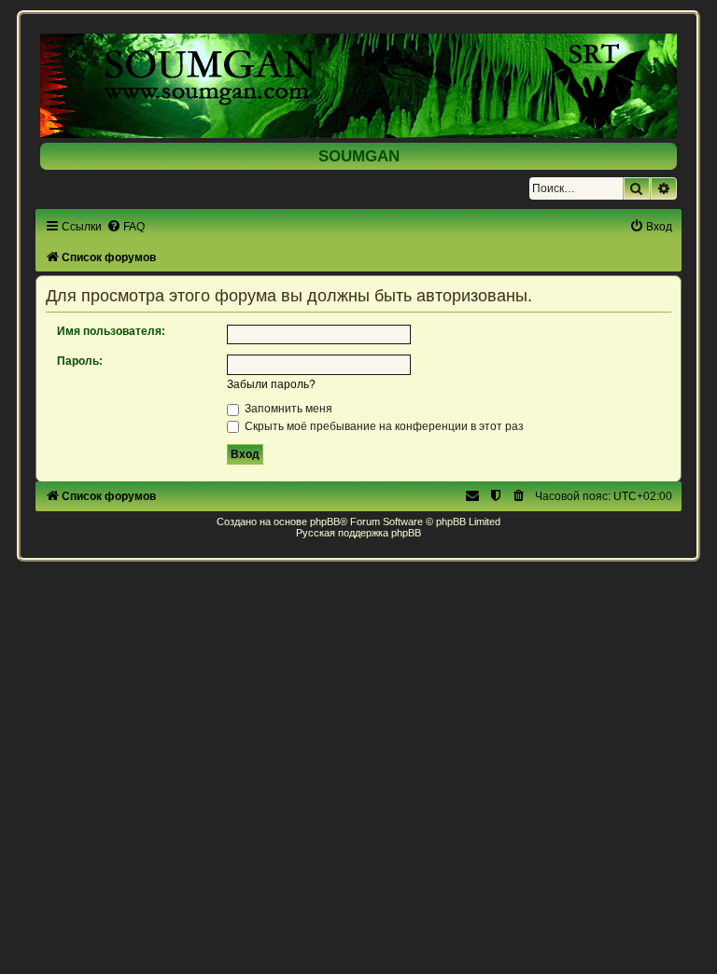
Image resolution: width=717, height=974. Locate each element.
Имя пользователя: (111, 331)
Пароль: (80, 361)
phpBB (325, 521)
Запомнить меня (287, 408)
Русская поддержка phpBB (358, 532)
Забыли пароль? (271, 384)
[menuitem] (125, 226)
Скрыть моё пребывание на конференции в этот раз (383, 426)
